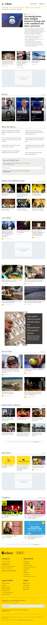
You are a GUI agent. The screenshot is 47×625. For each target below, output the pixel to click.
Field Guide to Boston (11, 405)
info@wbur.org (5, 564)
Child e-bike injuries (5, 9)
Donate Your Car (5, 590)
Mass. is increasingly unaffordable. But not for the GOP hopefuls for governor (34, 40)
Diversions (6, 453)
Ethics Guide (26, 574)
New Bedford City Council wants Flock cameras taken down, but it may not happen (35, 147)
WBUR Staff (26, 572)
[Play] (25, 14)
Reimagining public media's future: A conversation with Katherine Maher (22, 195)
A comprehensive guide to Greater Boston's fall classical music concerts (8, 62)
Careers (25, 570)
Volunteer (4, 585)
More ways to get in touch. (9, 570)
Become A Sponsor (6, 594)
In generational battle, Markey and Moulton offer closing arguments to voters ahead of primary (8, 233)
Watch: (5, 94)
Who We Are (26, 561)
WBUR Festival (21, 7)
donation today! (23, 250)
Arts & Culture (7, 304)
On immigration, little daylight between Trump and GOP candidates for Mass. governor (34, 21)
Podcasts (15, 7)
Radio (11, 7)
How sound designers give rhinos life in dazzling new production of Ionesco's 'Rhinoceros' (33, 393)
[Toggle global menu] (3, 4)
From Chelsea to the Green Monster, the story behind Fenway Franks (37, 419)
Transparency (27, 568)
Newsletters (37, 7)
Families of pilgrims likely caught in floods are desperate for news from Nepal (11, 132)
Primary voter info (13, 9)
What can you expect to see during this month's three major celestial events (8, 419)
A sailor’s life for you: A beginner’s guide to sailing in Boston (37, 434)
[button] (8, 109)
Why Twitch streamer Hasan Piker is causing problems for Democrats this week (11, 371)
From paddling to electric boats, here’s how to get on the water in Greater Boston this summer (23, 434)
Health (27, 283)
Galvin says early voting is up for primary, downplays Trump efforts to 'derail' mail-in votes (34, 132)
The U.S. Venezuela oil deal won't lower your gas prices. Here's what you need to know (12, 139)
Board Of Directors (28, 565)
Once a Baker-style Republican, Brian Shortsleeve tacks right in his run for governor (34, 45)
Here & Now (7, 351)
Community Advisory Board (30, 567)
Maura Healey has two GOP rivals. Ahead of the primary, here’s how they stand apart (34, 37)
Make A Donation (6, 583)
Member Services (6, 587)
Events (32, 7)
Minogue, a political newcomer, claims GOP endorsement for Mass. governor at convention (33, 42)
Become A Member (6, 588)
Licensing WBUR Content (29, 576)
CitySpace (6, 497)
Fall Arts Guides (19, 9)
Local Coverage (5, 7)
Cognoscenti (34, 64)
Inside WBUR (26, 563)
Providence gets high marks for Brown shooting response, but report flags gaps (35, 139)
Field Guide (27, 7)
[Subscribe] (43, 168)
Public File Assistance (5, 618)
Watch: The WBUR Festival (13, 181)
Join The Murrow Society (7, 592)
